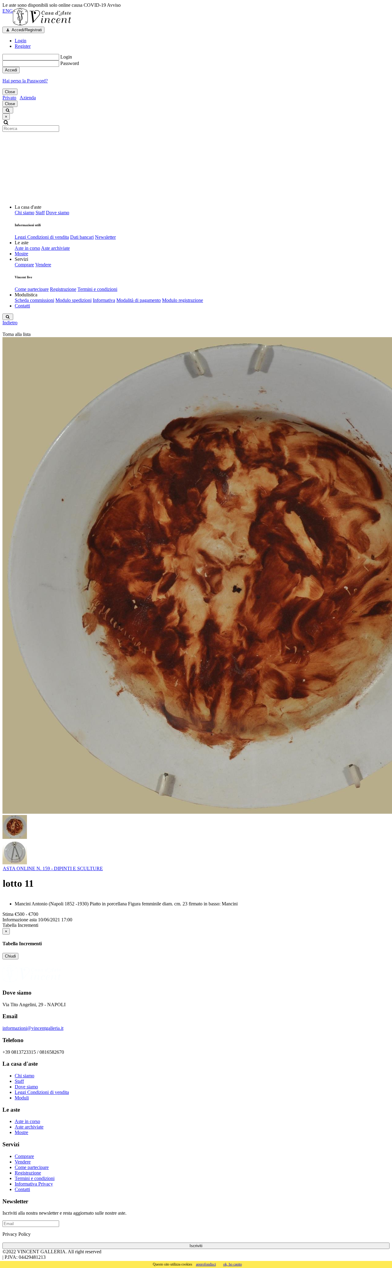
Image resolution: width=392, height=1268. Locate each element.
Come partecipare (32, 289)
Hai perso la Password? (25, 80)
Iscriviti (196, 1245)
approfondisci (206, 1264)
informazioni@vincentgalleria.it (32, 1028)
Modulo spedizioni (73, 300)
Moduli (22, 1097)
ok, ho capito (232, 1264)
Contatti (22, 305)
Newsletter (105, 237)
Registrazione (63, 289)
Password (69, 63)
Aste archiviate (55, 248)
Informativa (104, 300)
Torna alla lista (16, 334)
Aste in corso (27, 248)
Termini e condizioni (97, 289)
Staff (40, 212)
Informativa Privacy (34, 1183)
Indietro (9, 322)
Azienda (28, 97)
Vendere (43, 264)
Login (66, 56)
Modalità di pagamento (138, 300)
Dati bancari (82, 237)
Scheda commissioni (34, 300)
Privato (9, 97)
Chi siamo (24, 212)
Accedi (11, 70)
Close (10, 91)
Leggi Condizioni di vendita (42, 237)
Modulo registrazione (182, 300)
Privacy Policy (16, 1234)
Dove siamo (57, 212)
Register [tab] (23, 46)
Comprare (24, 264)
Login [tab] (20, 40)
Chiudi (10, 956)
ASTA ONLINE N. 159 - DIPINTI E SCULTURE (53, 868)
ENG (7, 10)
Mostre (21, 253)
